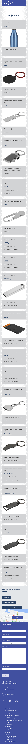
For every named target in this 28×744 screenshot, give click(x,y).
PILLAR (6, 532)
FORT (6, 205)
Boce (5, 23)
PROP (5, 145)
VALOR (6, 375)
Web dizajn (9, 724)
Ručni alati (18, 201)
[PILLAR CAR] (14, 445)
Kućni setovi (10, 23)
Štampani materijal (11, 719)
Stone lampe (20, 352)
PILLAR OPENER (9, 493)
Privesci (15, 61)
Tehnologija (7, 239)
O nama (7, 734)
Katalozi (7, 732)
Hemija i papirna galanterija (13, 715)
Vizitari (19, 313)
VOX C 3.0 (7, 243)
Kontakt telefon (6, 666)
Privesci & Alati (11, 201)
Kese (8, 712)
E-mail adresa (6, 634)
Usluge (7, 723)
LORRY (6, 105)
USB (12, 239)
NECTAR (6, 26)
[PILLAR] (14, 544)
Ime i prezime (6, 629)
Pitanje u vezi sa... (6, 640)
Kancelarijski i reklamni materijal (14, 720)
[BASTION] (14, 406)
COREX (6, 317)
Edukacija (9, 730)
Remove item (23, 643)
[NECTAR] (14, 38)
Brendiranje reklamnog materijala (11, 607)
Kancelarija (7, 313)
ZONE (6, 572)
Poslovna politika (11, 738)
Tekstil (8, 717)
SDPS (17, 617)
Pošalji (5, 675)
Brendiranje (9, 728)
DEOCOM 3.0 (8, 279)
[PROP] (14, 157)
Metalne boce (17, 23)
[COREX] (14, 329)
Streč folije (6, 597)
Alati (5, 201)
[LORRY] (14, 117)
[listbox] (14, 643)
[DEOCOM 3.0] (14, 290)
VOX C (6, 261)
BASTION (7, 394)
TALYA (6, 355)
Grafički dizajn (10, 726)
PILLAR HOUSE (8, 473)
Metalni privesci (8, 61)
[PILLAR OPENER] (14, 504)
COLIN (6, 187)
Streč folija (9, 713)
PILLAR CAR (7, 434)
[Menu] (24, 3)
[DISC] (14, 77)
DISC (5, 66)
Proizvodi (7, 708)
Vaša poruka (5, 646)
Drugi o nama (10, 739)
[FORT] (14, 216)
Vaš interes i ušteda (11, 736)
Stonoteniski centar (11, 741)
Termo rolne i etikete (9, 602)
